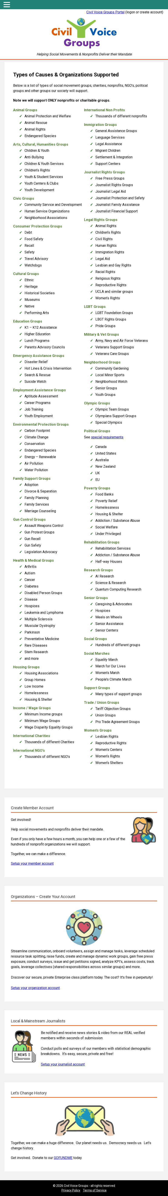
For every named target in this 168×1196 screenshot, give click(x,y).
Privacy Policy (70, 1190)
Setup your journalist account (63, 1064)
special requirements (107, 437)
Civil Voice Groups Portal (105, 12)
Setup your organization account (35, 988)
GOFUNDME (63, 1158)
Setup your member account (32, 863)
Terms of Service (95, 1190)
